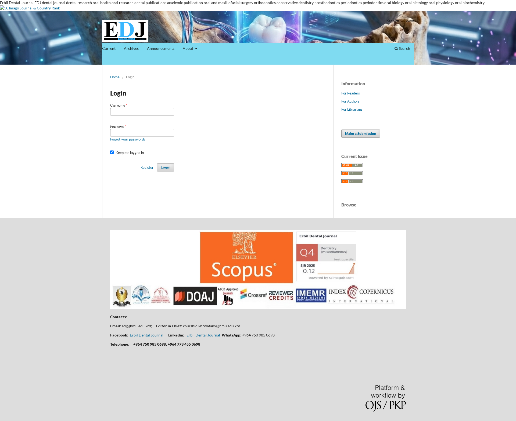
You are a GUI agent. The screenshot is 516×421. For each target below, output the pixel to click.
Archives (131, 48)
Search (404, 48)
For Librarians (352, 109)
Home (115, 77)
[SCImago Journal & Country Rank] (30, 8)
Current (109, 48)
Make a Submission (360, 133)
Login (410, 20)
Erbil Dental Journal (146, 335)
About (188, 48)
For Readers (350, 93)
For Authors (350, 101)
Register (392, 20)
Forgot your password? (127, 139)
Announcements (160, 48)
